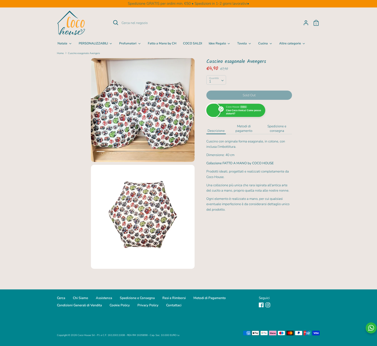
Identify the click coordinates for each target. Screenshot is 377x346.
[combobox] (216, 79)
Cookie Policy (120, 305)
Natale (63, 43)
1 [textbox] (210, 81)
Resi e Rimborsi (174, 298)
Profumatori (128, 43)
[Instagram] (267, 305)
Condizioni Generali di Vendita (79, 305)
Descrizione (216, 130)
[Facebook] (261, 305)
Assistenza (104, 298)
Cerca (61, 298)
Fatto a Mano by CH (162, 43)
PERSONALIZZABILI (94, 43)
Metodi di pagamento (243, 128)
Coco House (84, 335)
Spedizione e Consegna (137, 298)
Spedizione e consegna (276, 128)
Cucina (263, 43)
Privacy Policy (147, 305)
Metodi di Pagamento (209, 298)
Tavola (242, 43)
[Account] (306, 21)
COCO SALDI (192, 43)
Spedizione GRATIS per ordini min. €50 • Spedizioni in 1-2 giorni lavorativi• (188, 3)
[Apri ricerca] (116, 23)
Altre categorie (290, 43)
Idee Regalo (218, 43)
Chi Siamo (80, 298)
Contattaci (173, 305)
